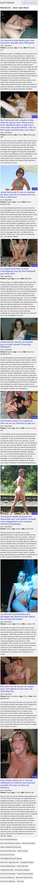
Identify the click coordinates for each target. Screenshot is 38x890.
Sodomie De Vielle (7, 870)
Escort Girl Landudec (22, 870)
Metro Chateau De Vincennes (11, 847)
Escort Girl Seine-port (8, 851)
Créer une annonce (30, 3)
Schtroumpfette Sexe (8, 866)
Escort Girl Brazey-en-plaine (10, 843)
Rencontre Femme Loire (24, 877)
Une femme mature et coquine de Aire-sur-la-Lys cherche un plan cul (17, 422)
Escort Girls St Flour (8, 855)
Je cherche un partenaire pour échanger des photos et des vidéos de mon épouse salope (17, 616)
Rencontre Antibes (28, 843)
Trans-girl (20, 881)
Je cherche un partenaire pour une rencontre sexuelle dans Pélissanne (17, 41)
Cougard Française (27, 862)
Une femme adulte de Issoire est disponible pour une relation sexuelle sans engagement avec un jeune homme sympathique (18, 520)
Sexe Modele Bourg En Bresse (11, 858)
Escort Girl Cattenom (8, 881)
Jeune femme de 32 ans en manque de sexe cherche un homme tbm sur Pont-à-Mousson (17, 194)
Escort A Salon (23, 851)
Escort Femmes (7, 2)
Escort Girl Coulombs (8, 874)
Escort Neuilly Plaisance (9, 839)
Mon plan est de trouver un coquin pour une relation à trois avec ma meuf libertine (17, 689)
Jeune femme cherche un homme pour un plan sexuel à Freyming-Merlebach (16, 344)
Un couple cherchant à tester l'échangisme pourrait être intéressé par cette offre (17, 271)
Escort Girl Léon (22, 866)
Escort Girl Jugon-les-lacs (10, 862)
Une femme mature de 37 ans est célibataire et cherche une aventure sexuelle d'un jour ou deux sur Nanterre (17, 784)
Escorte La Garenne (7, 877)
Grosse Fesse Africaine (25, 874)
